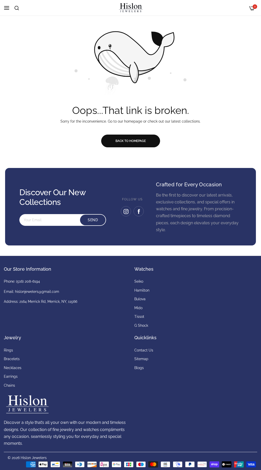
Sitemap (141, 359)
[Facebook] (139, 211)
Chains (9, 385)
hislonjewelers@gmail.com (37, 292)
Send (93, 220)
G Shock (141, 325)
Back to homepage (130, 141)
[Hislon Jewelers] (130, 8)
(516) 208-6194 (28, 281)
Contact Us (143, 350)
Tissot (139, 317)
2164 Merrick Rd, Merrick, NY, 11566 (48, 301)
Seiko (138, 281)
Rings (8, 350)
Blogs (139, 368)
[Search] (17, 8)
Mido (138, 308)
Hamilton (141, 290)
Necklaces (12, 368)
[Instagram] (126, 211)
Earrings (11, 376)
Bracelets (12, 359)
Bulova (140, 299)
